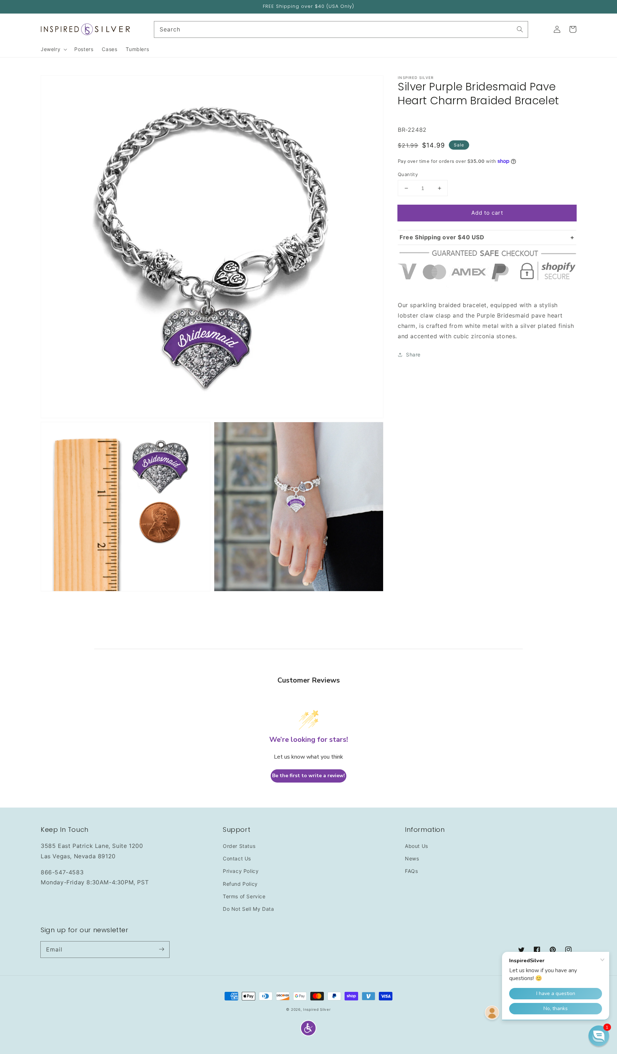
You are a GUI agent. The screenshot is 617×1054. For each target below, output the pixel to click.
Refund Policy (240, 884)
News (412, 858)
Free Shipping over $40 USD (442, 237)
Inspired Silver (317, 1009)
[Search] (520, 29)
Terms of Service (244, 896)
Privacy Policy (241, 871)
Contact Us (237, 858)
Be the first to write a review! (308, 775)
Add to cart (487, 212)
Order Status (239, 846)
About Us (416, 846)
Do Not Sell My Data (248, 909)
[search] (341, 29)
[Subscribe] (161, 949)
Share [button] (413, 354)
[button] (308, 1028)
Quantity (408, 174)
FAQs (411, 871)
